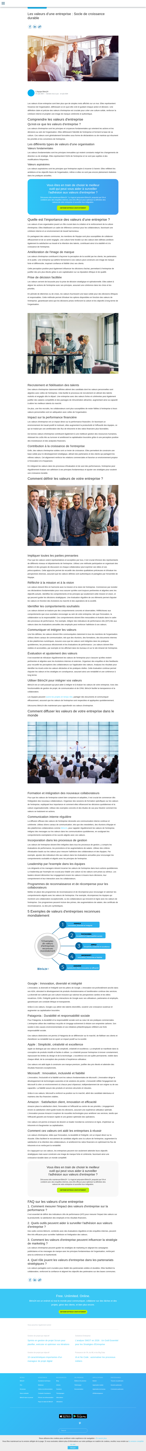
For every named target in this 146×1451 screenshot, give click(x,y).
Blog (57, 1381)
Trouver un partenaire (117, 1381)
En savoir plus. (101, 1438)
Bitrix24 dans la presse (26, 1397)
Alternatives (59, 1397)
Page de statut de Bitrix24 (45, 1401)
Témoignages (60, 1393)
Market (95, 1381)
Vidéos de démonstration (45, 1389)
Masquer (73, 1448)
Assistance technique (44, 1381)
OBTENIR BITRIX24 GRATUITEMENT (73, 208)
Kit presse (23, 1389)
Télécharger (77, 1385)
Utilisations (59, 1401)
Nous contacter (24, 1393)
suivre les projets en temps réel (58, 697)
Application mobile (98, 1385)
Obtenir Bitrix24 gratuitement (73, 1312)
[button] (3, 3)
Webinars (41, 1385)
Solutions (59, 1389)
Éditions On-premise (80, 1381)
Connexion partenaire (117, 1389)
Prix (21, 1385)
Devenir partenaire (116, 1385)
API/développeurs (98, 1393)
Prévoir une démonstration (45, 1397)
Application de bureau (99, 1389)
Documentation (78, 1389)
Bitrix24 (64, 828)
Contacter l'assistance (44, 1393)
